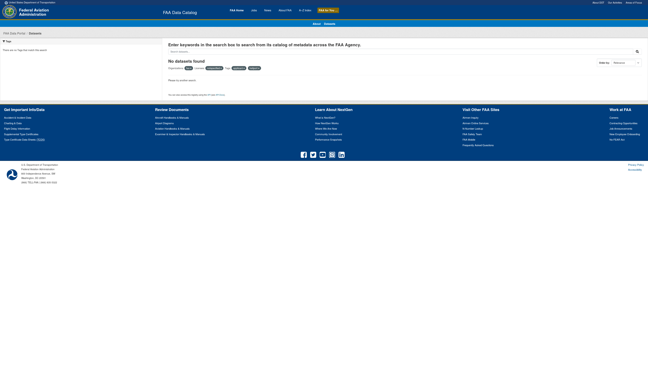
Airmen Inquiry (471, 117)
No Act (617, 139)
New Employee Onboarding (625, 134)
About (285, 10)
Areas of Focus (634, 2)
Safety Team (472, 134)
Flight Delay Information (17, 128)
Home (237, 10)
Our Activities (615, 2)
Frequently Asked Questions (478, 145)
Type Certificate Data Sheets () (24, 139)
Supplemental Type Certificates (21, 134)
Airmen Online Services (476, 123)
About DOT (598, 2)
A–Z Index (305, 10)
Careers (614, 117)
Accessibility (635, 169)
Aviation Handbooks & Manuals (172, 128)
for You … (328, 10)
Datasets (329, 24)
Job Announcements (621, 128)
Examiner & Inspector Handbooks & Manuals (180, 134)
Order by (604, 62)
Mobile (469, 139)
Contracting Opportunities (624, 123)
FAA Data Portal (14, 33)
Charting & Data (13, 123)
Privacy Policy (636, 164)
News (267, 10)
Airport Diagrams (164, 123)
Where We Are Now (326, 128)
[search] (637, 52)
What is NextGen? (325, 117)
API (209, 94)
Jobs (254, 10)
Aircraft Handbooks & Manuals (172, 117)
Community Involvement (328, 134)
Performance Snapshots (328, 139)
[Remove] (190, 68)
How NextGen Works (327, 123)
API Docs (220, 94)
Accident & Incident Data (17, 117)
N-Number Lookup (473, 128)
